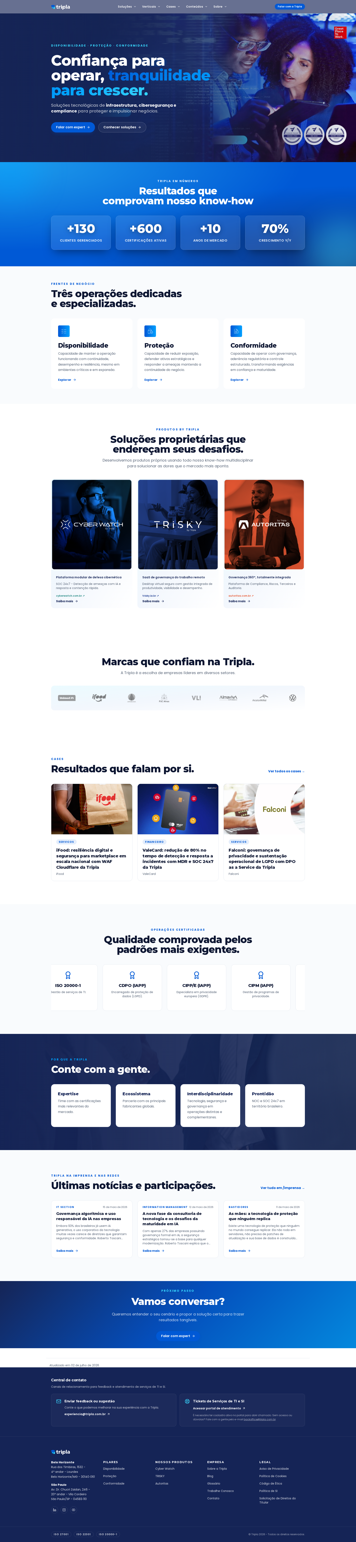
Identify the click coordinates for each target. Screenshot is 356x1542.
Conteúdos (194, 7)
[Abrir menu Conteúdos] (207, 7)
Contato (213, 1498)
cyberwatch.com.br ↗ (70, 595)
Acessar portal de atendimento (217, 1408)
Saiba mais (64, 601)
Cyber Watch (164, 1469)
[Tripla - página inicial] (74, 1452)
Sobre (217, 7)
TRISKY (160, 1476)
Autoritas (161, 1483)
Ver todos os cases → (286, 771)
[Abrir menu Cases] (180, 7)
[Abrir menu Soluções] (136, 7)
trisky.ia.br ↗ (150, 595)
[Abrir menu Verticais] (160, 7)
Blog (210, 1476)
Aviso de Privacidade (274, 1469)
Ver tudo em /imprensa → (283, 1187)
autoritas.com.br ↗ (241, 595)
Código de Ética (270, 1483)
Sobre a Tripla (217, 1469)
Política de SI (268, 1491)
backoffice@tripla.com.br (260, 1419)
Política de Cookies (273, 1476)
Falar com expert (70, 127)
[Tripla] (60, 7)
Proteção (109, 1476)
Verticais (149, 7)
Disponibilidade (114, 1469)
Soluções (125, 7)
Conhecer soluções (119, 127)
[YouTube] (73, 1509)
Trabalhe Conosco (220, 1491)
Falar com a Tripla (290, 6)
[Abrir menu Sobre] (226, 7)
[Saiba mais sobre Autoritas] (264, 524)
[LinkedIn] (54, 1509)
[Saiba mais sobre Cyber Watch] (91, 524)
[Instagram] (64, 1509)
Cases (171, 7)
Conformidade (113, 1483)
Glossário (213, 1483)
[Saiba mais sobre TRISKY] (178, 524)
